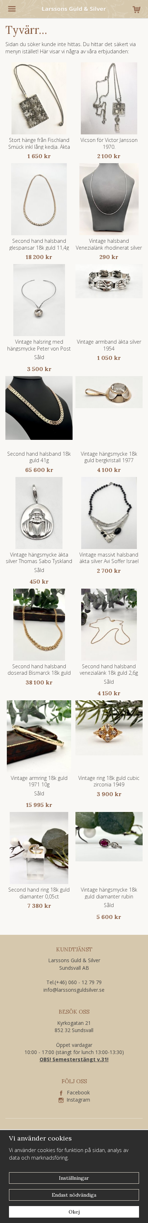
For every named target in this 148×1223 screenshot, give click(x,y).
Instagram (77, 1099)
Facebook (76, 1092)
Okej (74, 1212)
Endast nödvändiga (74, 1195)
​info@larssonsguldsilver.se (74, 989)
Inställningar (74, 1178)
